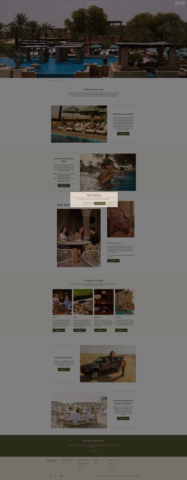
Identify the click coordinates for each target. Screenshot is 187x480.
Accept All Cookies (100, 203)
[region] (94, 199)
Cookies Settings (87, 203)
